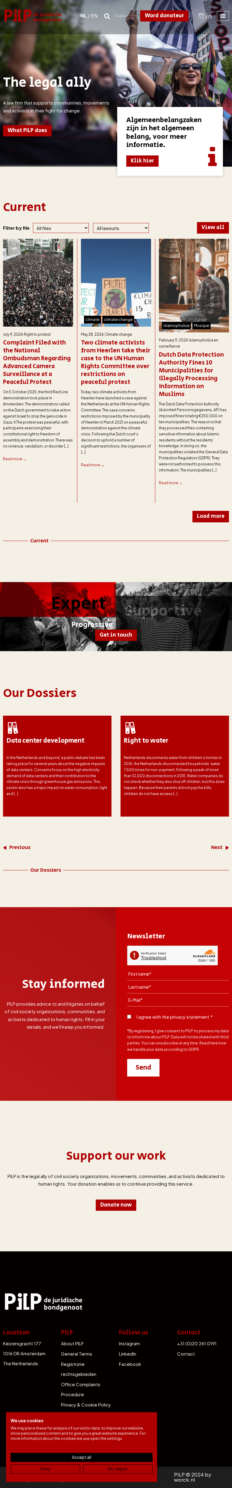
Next (217, 847)
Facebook (130, 1364)
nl (83, 15)
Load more (210, 516)
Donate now (116, 1205)
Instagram (129, 1343)
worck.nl (184, 1479)
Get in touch (116, 635)
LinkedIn (127, 1354)
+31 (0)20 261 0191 (197, 1343)
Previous (20, 847)
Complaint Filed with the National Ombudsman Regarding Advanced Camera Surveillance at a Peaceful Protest (37, 362)
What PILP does (27, 131)
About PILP (72, 1343)
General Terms (76, 1354)
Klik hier (142, 161)
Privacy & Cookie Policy (86, 1404)
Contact (186, 1354)
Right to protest (37, 334)
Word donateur (164, 16)
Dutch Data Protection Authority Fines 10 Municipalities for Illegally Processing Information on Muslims (191, 374)
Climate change (118, 334)
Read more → (15, 459)
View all (212, 227)
